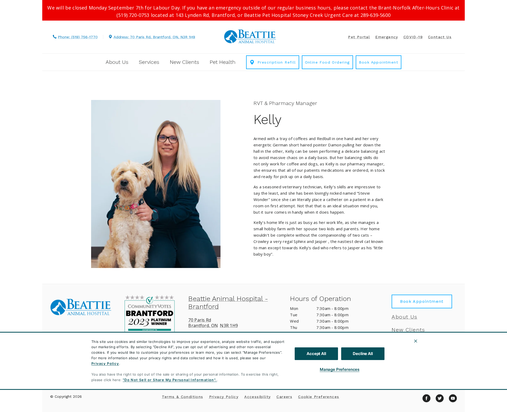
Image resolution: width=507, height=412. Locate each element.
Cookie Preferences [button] (318, 397)
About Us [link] (404, 316)
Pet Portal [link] (359, 37)
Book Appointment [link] (378, 62)
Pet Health (223, 62)
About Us (117, 62)
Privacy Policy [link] (224, 397)
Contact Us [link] (440, 37)
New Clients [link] (408, 329)
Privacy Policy (105, 363)
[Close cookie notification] (415, 341)
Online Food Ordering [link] (327, 62)
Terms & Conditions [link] (182, 397)
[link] (250, 36)
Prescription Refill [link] (276, 62)
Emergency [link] (386, 37)
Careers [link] (284, 397)
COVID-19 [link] (413, 37)
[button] (152, 320)
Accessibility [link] (257, 397)
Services (149, 62)
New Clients (184, 62)
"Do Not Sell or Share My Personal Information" (169, 380)
